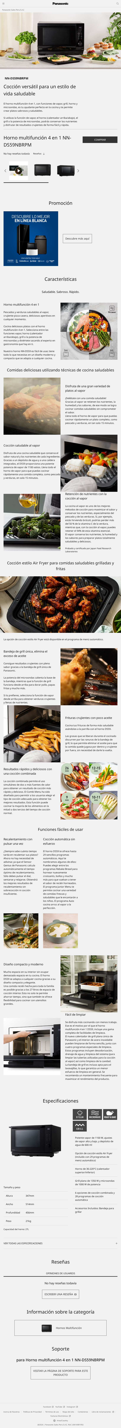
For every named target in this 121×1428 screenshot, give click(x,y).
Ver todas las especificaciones (23, 1243)
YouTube (58, 1407)
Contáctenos (83, 1412)
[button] (42, 170)
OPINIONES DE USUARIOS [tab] (60, 1273)
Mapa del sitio (68, 1412)
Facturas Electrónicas (59, 1416)
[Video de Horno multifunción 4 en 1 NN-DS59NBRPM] (18, 170)
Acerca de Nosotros (11, 1412)
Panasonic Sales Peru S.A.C (13, 10)
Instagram (71, 1407)
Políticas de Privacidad (32, 1412)
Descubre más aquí (77, 238)
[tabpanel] (60, 1290)
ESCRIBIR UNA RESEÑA (59, 1294)
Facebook (47, 1407)
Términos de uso (52, 1412)
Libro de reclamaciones (101, 1412)
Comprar (100, 139)
